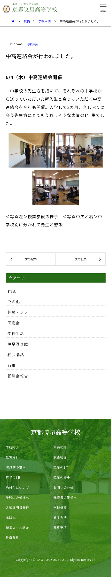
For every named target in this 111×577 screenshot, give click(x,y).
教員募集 (12, 537)
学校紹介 (12, 447)
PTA (11, 291)
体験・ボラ (17, 312)
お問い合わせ (63, 487)
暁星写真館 (17, 344)
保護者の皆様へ (65, 497)
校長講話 (15, 354)
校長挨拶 (60, 447)
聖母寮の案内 (16, 467)
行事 (11, 365)
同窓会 (13, 323)
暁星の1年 (61, 467)
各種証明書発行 (17, 507)
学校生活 (32, 44)
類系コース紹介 (17, 527)
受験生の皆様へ (17, 497)
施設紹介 (60, 457)
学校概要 (60, 507)
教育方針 (12, 457)
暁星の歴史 (61, 477)
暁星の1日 (13, 477)
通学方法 (60, 517)
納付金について (17, 487)
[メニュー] (103, 7)
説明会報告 (17, 376)
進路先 (11, 517)
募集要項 (60, 527)
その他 (13, 301)
